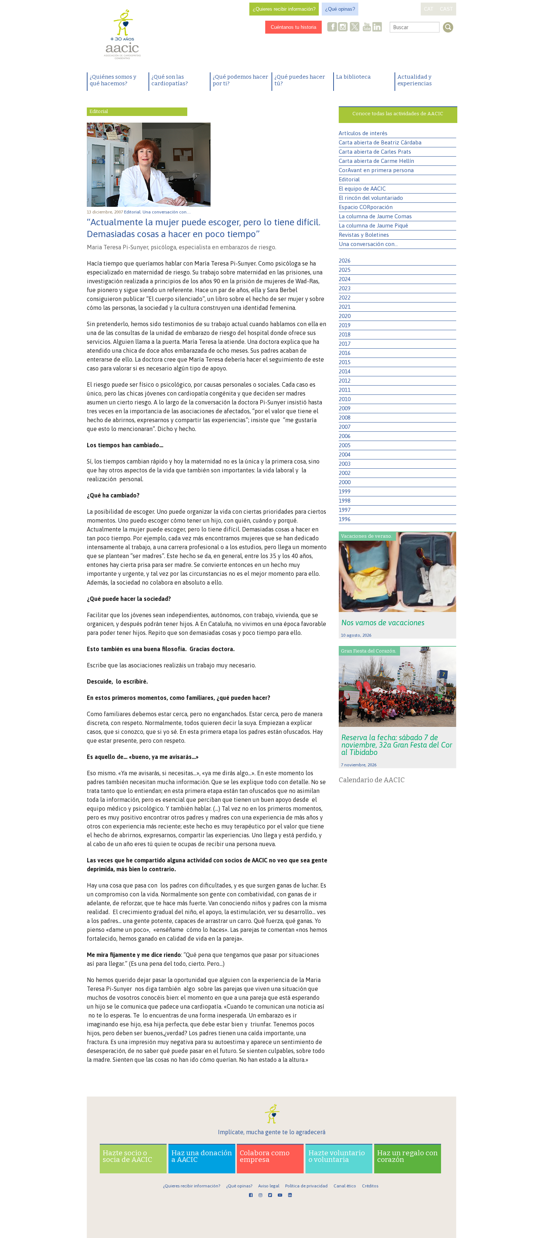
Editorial (349, 179)
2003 (345, 464)
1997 (345, 510)
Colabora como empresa (265, 1156)
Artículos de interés (363, 133)
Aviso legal (268, 1186)
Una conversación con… (368, 244)
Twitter (354, 27)
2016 (345, 353)
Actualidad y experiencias (414, 80)
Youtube (366, 27)
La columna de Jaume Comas (375, 216)
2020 (345, 316)
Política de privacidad (306, 1186)
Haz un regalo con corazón (407, 1156)
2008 (345, 417)
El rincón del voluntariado (371, 198)
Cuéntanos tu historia (293, 27)
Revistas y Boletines (364, 235)
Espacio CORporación (366, 207)
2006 (345, 436)
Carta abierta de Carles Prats (375, 151)
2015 (345, 362)
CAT (428, 9)
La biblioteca (353, 76)
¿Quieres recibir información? (284, 9)
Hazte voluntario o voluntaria (336, 1156)
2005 (345, 445)
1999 (345, 491)
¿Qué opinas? (340, 9)
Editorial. (133, 212)
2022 (345, 297)
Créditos (370, 1186)
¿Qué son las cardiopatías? (169, 80)
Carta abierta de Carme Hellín (376, 161)
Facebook (332, 27)
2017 (345, 344)
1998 (345, 500)
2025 (345, 270)
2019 (345, 325)
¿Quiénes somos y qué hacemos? (113, 80)
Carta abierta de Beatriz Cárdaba (380, 142)
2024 (345, 279)
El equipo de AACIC (362, 188)
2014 (345, 371)
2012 (345, 380)
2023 (345, 288)
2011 (345, 390)
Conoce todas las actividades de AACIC (397, 113)
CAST (446, 9)
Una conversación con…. (167, 212)
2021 (345, 307)
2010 (345, 399)
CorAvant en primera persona (376, 170)
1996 (345, 519)
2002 (345, 473)
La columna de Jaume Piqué (373, 225)
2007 (345, 427)
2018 (345, 334)
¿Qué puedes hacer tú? (299, 80)
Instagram (343, 27)
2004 (345, 454)
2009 (345, 408)
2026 (345, 260)
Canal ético (345, 1186)
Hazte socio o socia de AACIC (127, 1156)
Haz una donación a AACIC (201, 1156)
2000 (345, 482)
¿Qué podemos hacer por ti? (240, 80)
